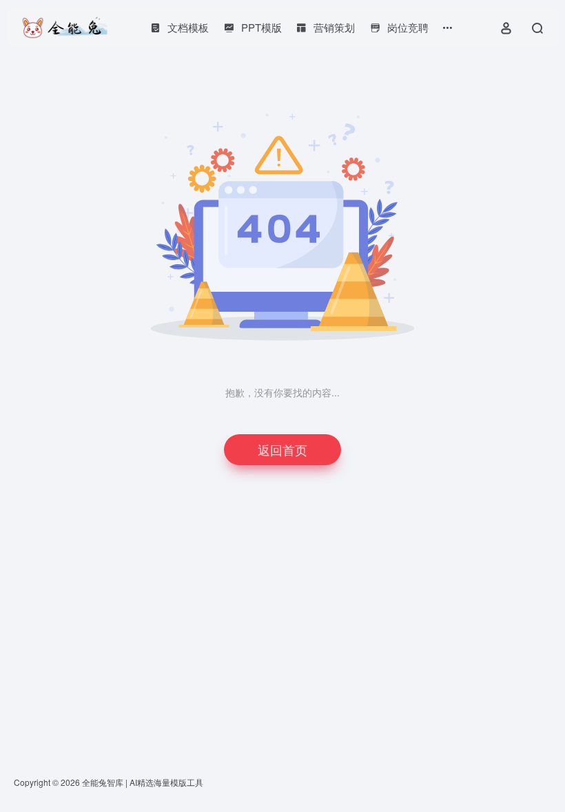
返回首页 (282, 449)
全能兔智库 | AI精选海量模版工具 (142, 782)
